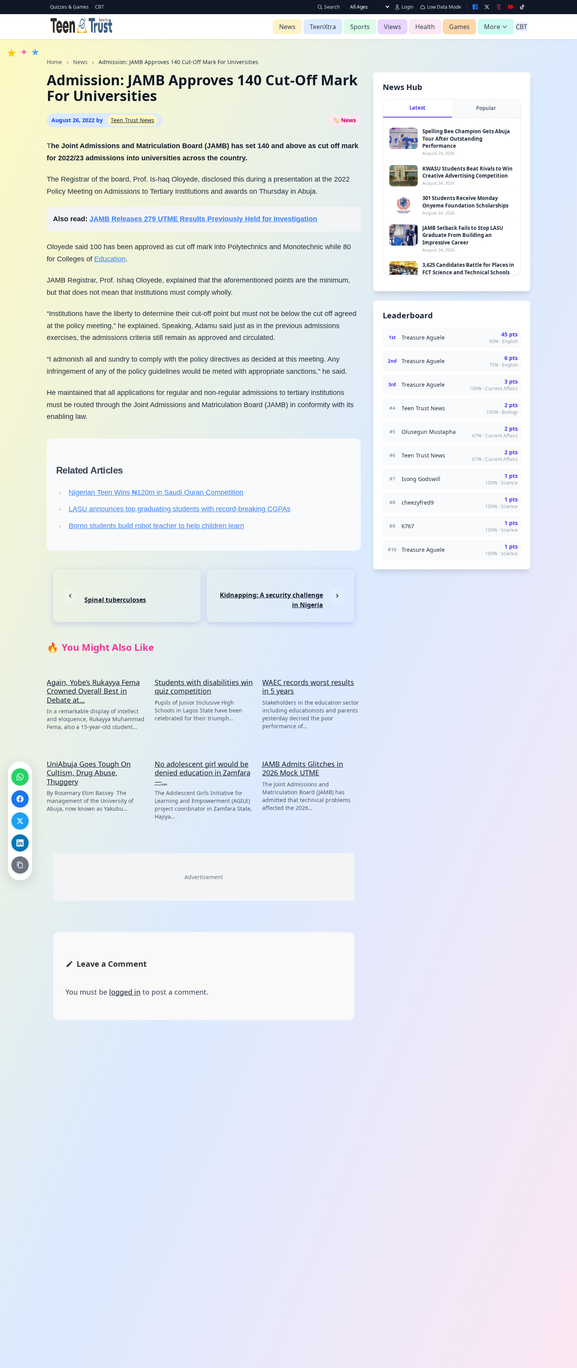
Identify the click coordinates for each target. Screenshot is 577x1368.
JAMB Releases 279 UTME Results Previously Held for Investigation (203, 219)
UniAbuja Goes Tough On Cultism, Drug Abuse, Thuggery (89, 772)
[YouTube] (510, 7)
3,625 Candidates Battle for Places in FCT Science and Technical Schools (468, 268)
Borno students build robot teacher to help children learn (156, 526)
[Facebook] (475, 7)
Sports (360, 26)
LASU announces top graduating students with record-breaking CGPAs (179, 509)
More (492, 26)
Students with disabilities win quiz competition (204, 687)
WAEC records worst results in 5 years (308, 687)
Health (425, 26)
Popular (486, 108)
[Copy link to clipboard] (20, 865)
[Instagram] (499, 7)
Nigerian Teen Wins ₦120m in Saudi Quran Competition (156, 492)
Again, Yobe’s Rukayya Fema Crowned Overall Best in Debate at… (93, 691)
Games (459, 26)
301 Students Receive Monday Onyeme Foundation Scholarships (465, 202)
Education (110, 259)
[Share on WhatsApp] (20, 777)
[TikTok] (522, 7)
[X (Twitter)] (487, 7)
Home (54, 62)
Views (392, 26)
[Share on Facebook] (20, 799)
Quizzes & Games (69, 7)
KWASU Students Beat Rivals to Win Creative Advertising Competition (467, 172)
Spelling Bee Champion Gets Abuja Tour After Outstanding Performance (466, 138)
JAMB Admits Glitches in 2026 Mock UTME (302, 768)
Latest (417, 107)
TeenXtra (323, 26)
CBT (99, 7)
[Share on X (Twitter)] (20, 821)
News (287, 26)
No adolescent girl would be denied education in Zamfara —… (202, 772)
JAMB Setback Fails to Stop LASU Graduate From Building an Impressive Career (462, 235)
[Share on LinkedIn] (20, 843)
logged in (125, 992)
